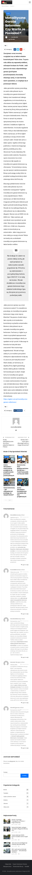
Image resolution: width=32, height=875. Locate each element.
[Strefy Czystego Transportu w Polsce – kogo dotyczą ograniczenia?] (6, 821)
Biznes (8, 13)
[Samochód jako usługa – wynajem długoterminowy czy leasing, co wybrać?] (6, 829)
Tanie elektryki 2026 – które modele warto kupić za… (20, 836)
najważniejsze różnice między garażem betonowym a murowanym (19, 643)
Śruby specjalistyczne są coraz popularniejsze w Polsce (8, 443)
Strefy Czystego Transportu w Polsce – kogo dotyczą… (19, 821)
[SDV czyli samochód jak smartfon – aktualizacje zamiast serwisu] (6, 851)
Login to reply (25, 564)
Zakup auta (6, 807)
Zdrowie (5, 803)
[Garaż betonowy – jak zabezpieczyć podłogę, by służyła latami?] (9, 482)
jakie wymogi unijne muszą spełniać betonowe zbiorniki (18, 600)
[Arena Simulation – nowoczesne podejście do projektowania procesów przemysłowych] (9, 459)
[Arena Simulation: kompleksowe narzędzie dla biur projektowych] (23, 482)
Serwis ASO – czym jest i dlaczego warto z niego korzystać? (23, 442)
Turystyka (5, 793)
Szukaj (5, 772)
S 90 (28, 871)
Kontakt (27, 866)
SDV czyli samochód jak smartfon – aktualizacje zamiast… (19, 850)
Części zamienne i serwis (9, 796)
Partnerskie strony (18, 866)
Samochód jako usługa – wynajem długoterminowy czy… (20, 829)
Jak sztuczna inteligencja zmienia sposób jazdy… (19, 843)
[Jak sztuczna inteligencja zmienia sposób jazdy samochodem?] (6, 844)
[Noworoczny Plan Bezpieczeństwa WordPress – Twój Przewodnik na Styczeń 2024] (23, 459)
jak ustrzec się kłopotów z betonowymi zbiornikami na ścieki (19, 549)
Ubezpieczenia (7, 866)
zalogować (12, 761)
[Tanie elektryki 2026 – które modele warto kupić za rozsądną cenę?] (6, 836)
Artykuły (5, 800)
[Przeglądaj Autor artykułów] (16, 421)
